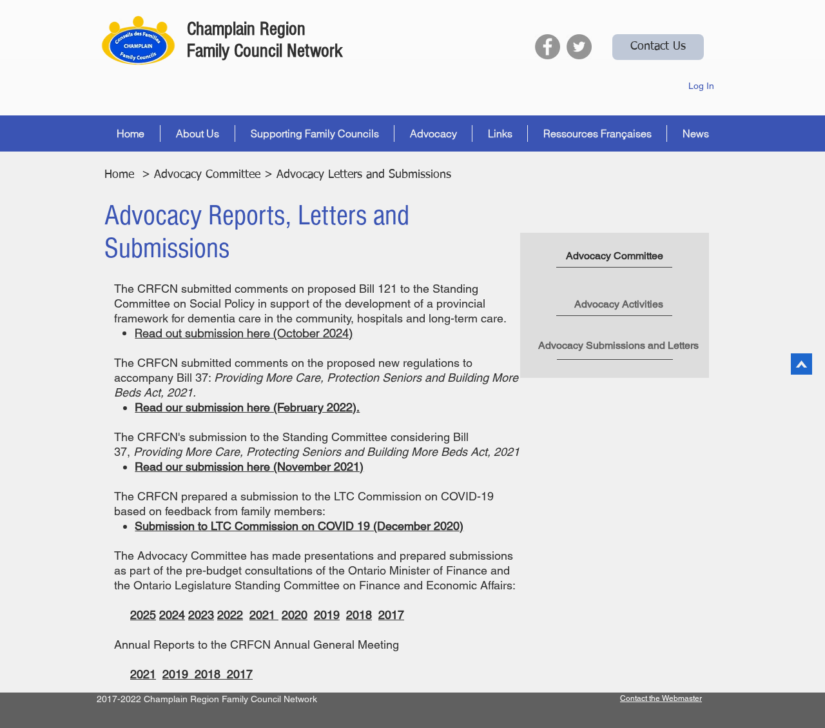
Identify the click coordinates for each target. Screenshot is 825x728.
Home (119, 175)
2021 (143, 674)
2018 (211, 674)
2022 (230, 615)
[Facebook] (547, 46)
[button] (197, 133)
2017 (240, 674)
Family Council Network (265, 51)
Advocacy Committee (207, 175)
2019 (178, 674)
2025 (143, 615)
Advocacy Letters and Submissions (364, 175)
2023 (201, 615)
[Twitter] (579, 46)
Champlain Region (246, 29)
